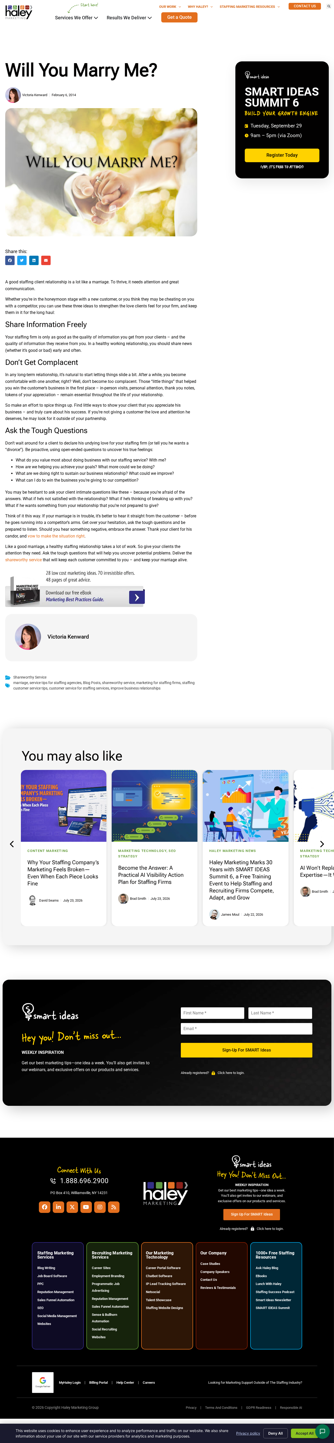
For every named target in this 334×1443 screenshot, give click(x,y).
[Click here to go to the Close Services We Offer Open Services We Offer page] (96, 17)
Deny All (275, 1433)
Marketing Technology (142, 851)
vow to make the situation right (56, 536)
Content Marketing (47, 851)
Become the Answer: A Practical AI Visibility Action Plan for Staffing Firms (151, 875)
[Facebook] (44, 1207)
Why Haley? (198, 7)
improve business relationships (135, 688)
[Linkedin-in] (58, 1207)
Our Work (167, 7)
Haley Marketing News (232, 851)
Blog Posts (91, 683)
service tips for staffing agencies (55, 683)
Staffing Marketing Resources (247, 7)
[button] (328, 6)
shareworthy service (23, 559)
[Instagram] (100, 1207)
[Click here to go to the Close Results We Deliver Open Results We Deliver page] (149, 17)
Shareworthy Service (29, 677)
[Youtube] (86, 1207)
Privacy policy (248, 1433)
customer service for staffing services (79, 688)
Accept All (305, 1433)
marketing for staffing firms (158, 683)
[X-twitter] (72, 1207)
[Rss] (114, 1207)
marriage (20, 683)
